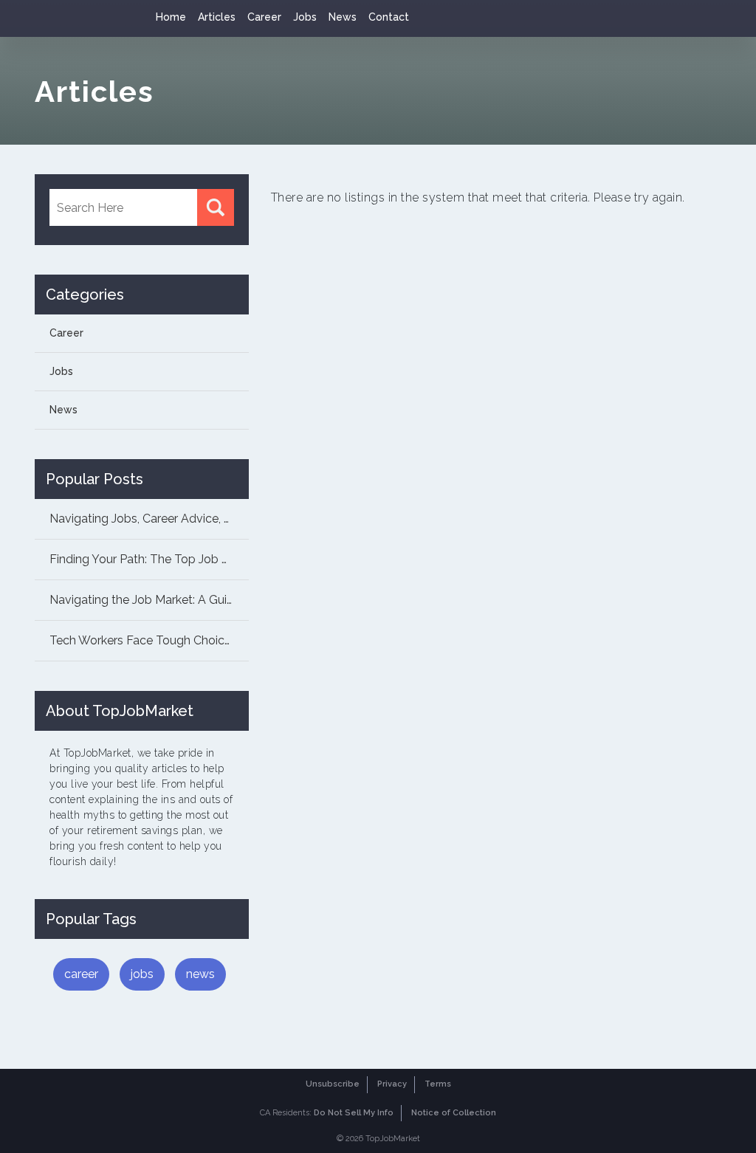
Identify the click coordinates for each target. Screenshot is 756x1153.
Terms (438, 1084)
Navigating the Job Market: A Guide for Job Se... (149, 600)
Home (171, 17)
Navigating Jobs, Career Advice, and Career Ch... (149, 519)
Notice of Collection (453, 1113)
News (343, 17)
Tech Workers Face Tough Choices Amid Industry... (149, 640)
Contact (388, 17)
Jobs (305, 17)
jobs (142, 974)
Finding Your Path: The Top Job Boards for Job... (149, 559)
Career (264, 17)
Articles (217, 17)
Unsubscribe (333, 1084)
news (200, 974)
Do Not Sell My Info (354, 1113)
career (81, 974)
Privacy (392, 1084)
